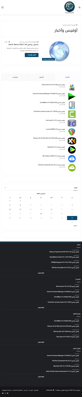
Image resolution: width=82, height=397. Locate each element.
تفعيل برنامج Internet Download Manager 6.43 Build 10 (49, 94)
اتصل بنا (31, 390)
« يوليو (75, 225)
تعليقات (15, 77)
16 (10, 209)
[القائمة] (3, 8)
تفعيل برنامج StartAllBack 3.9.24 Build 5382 (52, 102)
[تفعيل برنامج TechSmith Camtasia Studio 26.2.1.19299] (71, 114)
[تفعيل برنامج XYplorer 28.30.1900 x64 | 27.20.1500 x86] (71, 141)
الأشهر (41, 77)
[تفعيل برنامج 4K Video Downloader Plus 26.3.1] (71, 167)
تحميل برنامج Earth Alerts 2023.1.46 (23, 45)
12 (51, 209)
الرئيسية (73, 25)
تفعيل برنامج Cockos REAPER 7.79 (55, 129)
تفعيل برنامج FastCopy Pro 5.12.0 (55, 120)
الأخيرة (67, 77)
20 (41, 213)
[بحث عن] (79, 8)
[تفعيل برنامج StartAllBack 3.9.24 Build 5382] (71, 105)
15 (20, 209)
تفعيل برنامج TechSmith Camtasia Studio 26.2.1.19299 (49, 111)
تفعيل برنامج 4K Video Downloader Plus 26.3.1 (51, 165)
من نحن (26, 390)
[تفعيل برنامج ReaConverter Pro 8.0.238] (71, 87)
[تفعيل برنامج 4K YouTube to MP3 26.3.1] (71, 159)
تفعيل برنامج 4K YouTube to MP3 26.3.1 (53, 156)
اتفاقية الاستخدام (18, 390)
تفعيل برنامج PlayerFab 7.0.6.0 (56, 147)
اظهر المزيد (41, 273)
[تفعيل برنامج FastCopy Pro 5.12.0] (71, 123)
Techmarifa (34, 42)
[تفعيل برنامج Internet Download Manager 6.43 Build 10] (71, 96)
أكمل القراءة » (31, 55)
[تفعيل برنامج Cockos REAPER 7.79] (71, 132)
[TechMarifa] (69, 7)
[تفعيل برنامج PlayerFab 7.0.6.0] (71, 150)
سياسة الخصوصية (7, 390)
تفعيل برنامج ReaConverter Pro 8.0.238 (53, 85)
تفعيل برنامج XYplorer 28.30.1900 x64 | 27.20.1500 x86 (49, 138)
